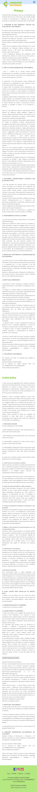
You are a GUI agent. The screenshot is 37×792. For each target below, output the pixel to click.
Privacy (20, 773)
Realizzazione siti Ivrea (20, 787)
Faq (8, 773)
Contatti (27, 773)
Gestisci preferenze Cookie (11, 658)
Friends (14, 773)
